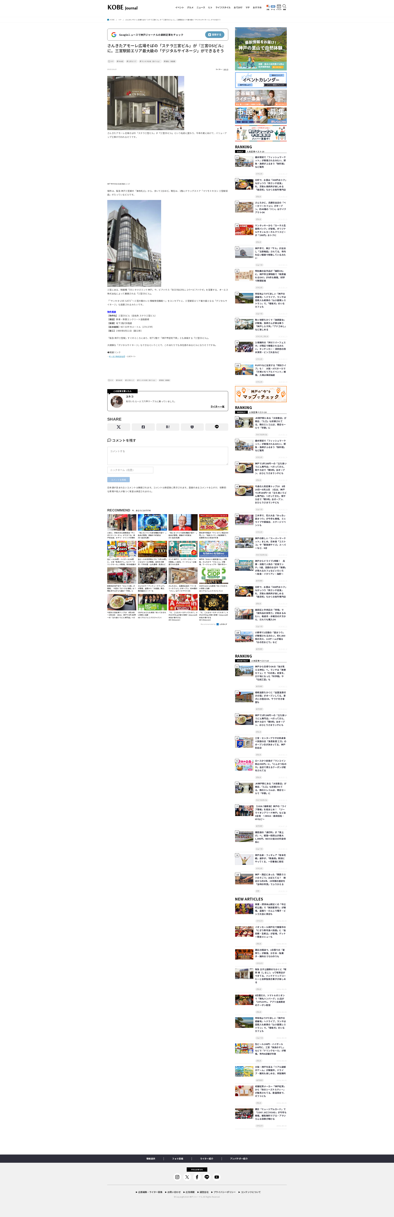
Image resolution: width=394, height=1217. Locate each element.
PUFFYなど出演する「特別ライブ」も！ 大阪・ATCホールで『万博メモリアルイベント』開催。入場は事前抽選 (270, 370)
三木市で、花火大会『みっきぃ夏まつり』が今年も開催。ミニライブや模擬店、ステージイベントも (270, 520)
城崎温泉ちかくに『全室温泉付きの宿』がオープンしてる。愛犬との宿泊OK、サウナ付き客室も (270, 697)
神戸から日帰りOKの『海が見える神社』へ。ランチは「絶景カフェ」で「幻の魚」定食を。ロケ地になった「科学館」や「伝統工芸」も (270, 673)
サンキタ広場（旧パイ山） (151, 61)
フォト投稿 (177, 1158)
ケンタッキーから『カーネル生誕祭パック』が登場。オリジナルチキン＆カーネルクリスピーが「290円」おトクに (270, 230)
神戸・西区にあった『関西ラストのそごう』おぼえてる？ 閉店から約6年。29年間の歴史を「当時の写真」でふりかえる (270, 879)
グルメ (190, 7)
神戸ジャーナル (196, 1196)
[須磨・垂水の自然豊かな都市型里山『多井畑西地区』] (261, 70)
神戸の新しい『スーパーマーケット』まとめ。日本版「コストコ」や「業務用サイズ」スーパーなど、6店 (270, 543)
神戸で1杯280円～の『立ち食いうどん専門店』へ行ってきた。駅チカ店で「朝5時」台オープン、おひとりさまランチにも (271, 468)
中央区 (121, 61)
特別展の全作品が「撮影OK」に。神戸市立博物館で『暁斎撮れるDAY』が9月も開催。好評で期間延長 (270, 275)
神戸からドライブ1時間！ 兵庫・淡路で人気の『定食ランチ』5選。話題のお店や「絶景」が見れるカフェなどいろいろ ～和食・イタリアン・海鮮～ (270, 567)
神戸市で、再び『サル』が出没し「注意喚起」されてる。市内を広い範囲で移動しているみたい (270, 253)
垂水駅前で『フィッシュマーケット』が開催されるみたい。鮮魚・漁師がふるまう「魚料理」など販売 (270, 162)
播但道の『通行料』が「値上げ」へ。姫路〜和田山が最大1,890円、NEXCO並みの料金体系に (270, 837)
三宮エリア (133, 61)
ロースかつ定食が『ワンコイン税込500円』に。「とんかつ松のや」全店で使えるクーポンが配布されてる (270, 765)
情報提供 (150, 1158)
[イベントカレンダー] (261, 88)
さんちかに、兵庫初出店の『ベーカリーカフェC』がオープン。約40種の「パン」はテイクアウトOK (270, 207)
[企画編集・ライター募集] (261, 106)
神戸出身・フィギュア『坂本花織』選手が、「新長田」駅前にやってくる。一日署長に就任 (270, 858)
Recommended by (208, 624)
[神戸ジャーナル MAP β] (261, 402)
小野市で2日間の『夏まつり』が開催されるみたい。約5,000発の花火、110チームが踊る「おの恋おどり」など (270, 637)
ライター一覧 (217, 406)
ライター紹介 (206, 1158)
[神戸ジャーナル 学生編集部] (261, 141)
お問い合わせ (174, 1192)
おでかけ (238, 7)
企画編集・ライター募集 (150, 1192)
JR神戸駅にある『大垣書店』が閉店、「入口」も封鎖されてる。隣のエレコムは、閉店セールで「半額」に (270, 422)
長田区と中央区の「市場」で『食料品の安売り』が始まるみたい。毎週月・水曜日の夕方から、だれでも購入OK (270, 614)
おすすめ (257, 7)
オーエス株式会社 (116, 356)
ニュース (201, 7)
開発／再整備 (170, 61)
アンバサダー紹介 (239, 1158)
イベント (179, 7)
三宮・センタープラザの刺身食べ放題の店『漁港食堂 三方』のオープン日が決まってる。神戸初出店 (270, 742)
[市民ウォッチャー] (261, 123)
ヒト (210, 7)
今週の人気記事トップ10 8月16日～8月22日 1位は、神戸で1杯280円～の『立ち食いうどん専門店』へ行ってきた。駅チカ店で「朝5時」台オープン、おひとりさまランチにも (271, 494)
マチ (247, 7)
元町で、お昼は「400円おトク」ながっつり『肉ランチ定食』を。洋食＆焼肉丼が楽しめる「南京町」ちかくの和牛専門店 (270, 184)
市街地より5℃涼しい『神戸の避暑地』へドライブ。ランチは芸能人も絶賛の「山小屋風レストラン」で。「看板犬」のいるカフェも (270, 300)
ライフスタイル (223, 7)
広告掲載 (190, 1192)
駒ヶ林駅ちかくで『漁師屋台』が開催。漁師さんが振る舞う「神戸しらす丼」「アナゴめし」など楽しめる (270, 324)
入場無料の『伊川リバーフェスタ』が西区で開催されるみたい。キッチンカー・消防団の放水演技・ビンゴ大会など (270, 347)
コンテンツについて (251, 1192)
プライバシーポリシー (225, 1192)
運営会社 (204, 1192)
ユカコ (225, 69)
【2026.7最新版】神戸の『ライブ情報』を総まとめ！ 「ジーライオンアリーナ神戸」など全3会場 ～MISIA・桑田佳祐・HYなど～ (270, 813)
